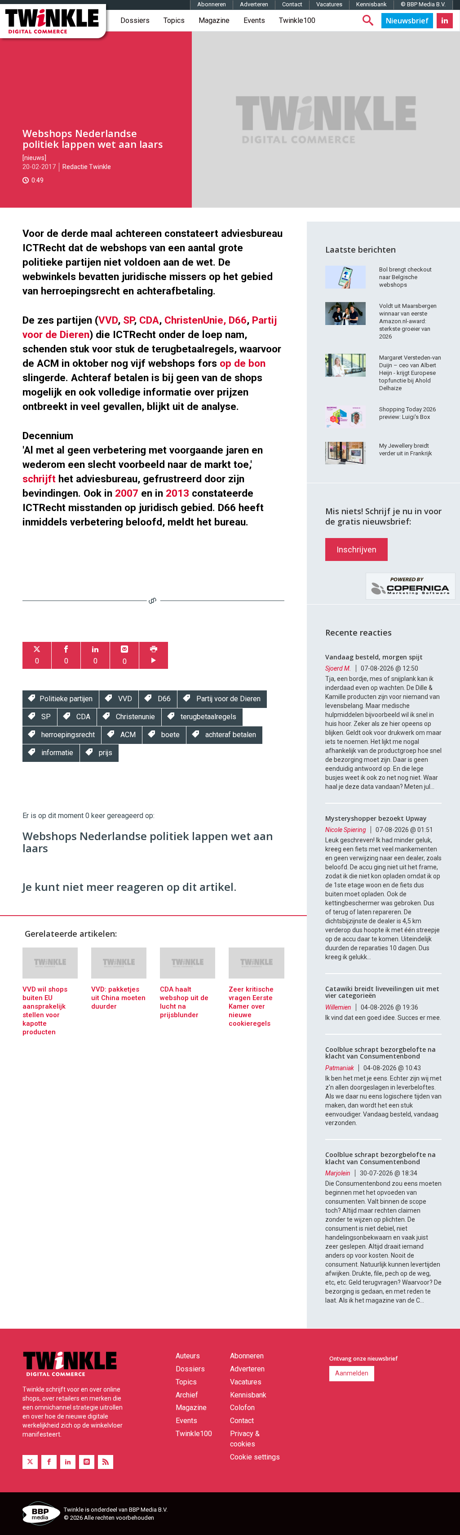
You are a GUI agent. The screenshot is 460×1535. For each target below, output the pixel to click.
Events (254, 20)
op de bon (242, 363)
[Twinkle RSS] (105, 1462)
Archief (187, 1395)
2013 (177, 493)
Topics (174, 20)
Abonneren (211, 4)
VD (111, 320)
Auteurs (188, 1356)
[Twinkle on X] (30, 1462)
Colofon (242, 1407)
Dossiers (135, 20)
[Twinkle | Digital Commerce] (53, 21)
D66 (238, 320)
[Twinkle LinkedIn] (445, 20)
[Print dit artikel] (153, 655)
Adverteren (254, 4)
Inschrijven (356, 549)
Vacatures (329, 4)
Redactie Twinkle (86, 166)
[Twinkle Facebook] (49, 1462)
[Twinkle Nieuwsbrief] (407, 20)
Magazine (214, 20)
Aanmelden (351, 1373)
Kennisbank (371, 4)
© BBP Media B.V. (423, 4)
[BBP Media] (39, 1514)
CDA (149, 320)
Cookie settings (255, 1457)
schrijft (39, 479)
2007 (126, 493)
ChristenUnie (193, 320)
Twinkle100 (297, 20)
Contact (292, 4)
